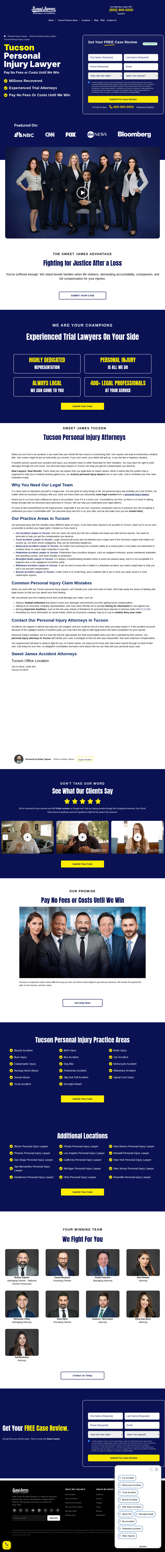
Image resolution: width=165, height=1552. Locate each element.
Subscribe (54, 1518)
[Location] (57, 1510)
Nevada (99, 1511)
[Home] (5, 36)
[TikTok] (51, 1510)
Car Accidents (70, 1494)
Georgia (99, 1502)
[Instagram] (20, 1510)
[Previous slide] (5, 837)
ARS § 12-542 (143, 609)
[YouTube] (33, 1510)
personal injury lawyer (137, 494)
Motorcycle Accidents (73, 1502)
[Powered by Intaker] (143, 1546)
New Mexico (100, 1515)
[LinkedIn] (39, 1510)
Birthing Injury (70, 1515)
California (99, 1494)
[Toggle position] (151, 1469)
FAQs (102, 20)
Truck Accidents (71, 1498)
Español (121, 14)
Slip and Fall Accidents (73, 1507)
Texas (98, 1507)
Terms (116, 92)
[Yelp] (45, 1510)
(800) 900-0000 (121, 10)
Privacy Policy (135, 92)
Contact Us (112, 20)
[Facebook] (14, 1510)
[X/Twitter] (26, 1510)
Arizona (99, 1498)
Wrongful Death (71, 1511)
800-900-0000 (124, 107)
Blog (96, 20)
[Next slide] (159, 837)
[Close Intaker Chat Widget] (156, 1469)
